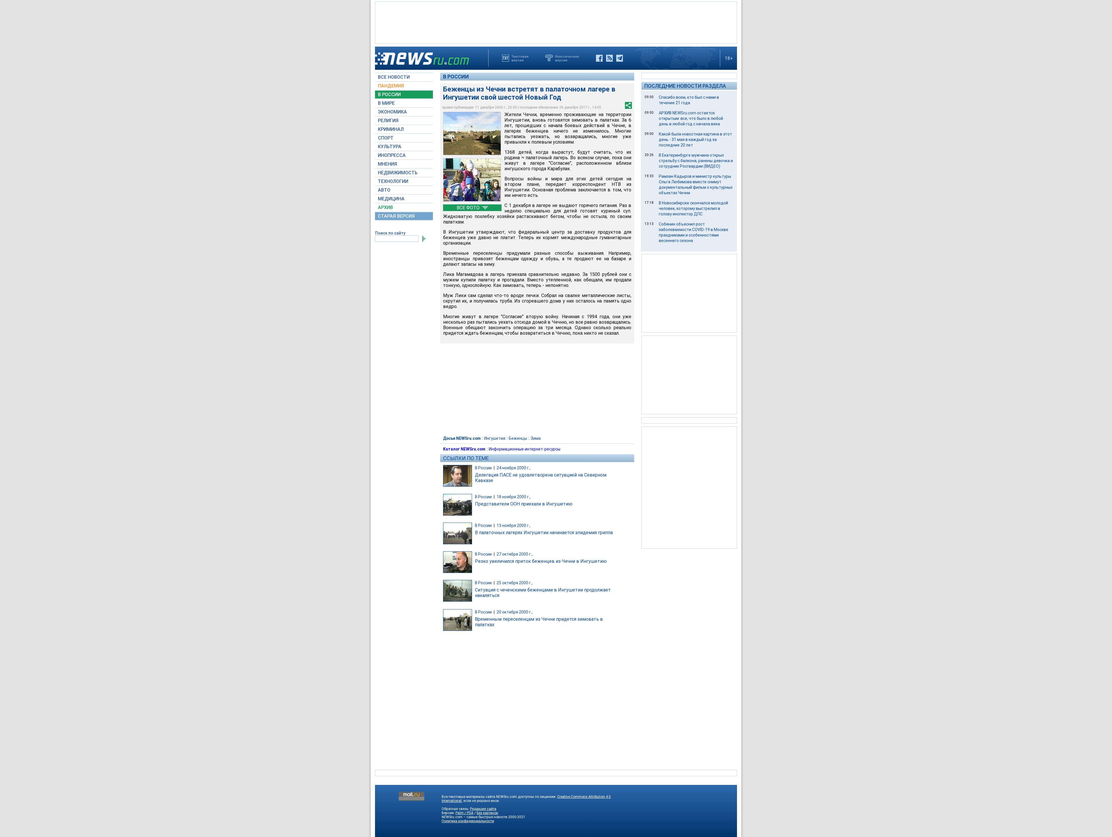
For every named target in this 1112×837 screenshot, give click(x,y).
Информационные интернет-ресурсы (524, 449)
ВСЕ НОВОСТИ (394, 77)
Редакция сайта (483, 809)
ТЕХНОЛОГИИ (393, 181)
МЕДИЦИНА (391, 199)
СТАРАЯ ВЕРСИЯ (396, 216)
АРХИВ (385, 207)
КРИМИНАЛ (391, 129)
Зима (536, 438)
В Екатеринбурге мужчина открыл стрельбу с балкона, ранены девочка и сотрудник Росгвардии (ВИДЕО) (696, 161)
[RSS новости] (609, 58)
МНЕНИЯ (387, 164)
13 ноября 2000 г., (514, 525)
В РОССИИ (389, 94)
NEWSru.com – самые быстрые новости (474, 817)
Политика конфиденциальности (468, 821)
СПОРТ (386, 138)
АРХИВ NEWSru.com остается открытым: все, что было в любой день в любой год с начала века (691, 118)
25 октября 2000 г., (515, 582)
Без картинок (487, 813)
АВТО (384, 190)
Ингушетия (494, 438)
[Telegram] (619, 58)
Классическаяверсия (567, 58)
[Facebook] (599, 58)
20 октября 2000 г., (515, 612)
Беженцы (518, 438)
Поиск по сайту (390, 233)
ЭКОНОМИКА (392, 112)
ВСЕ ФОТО (469, 207)
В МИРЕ (386, 103)
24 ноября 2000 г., (514, 468)
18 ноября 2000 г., (514, 496)
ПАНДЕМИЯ (391, 86)
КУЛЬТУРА (389, 146)
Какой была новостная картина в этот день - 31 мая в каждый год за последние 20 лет (695, 139)
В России (456, 77)
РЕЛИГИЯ (388, 120)
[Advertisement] (556, 22)
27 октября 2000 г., (515, 554)
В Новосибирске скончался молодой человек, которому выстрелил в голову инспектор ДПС (693, 208)
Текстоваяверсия (519, 58)
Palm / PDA (464, 813)
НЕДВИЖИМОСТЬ (398, 172)
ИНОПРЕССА (392, 155)
